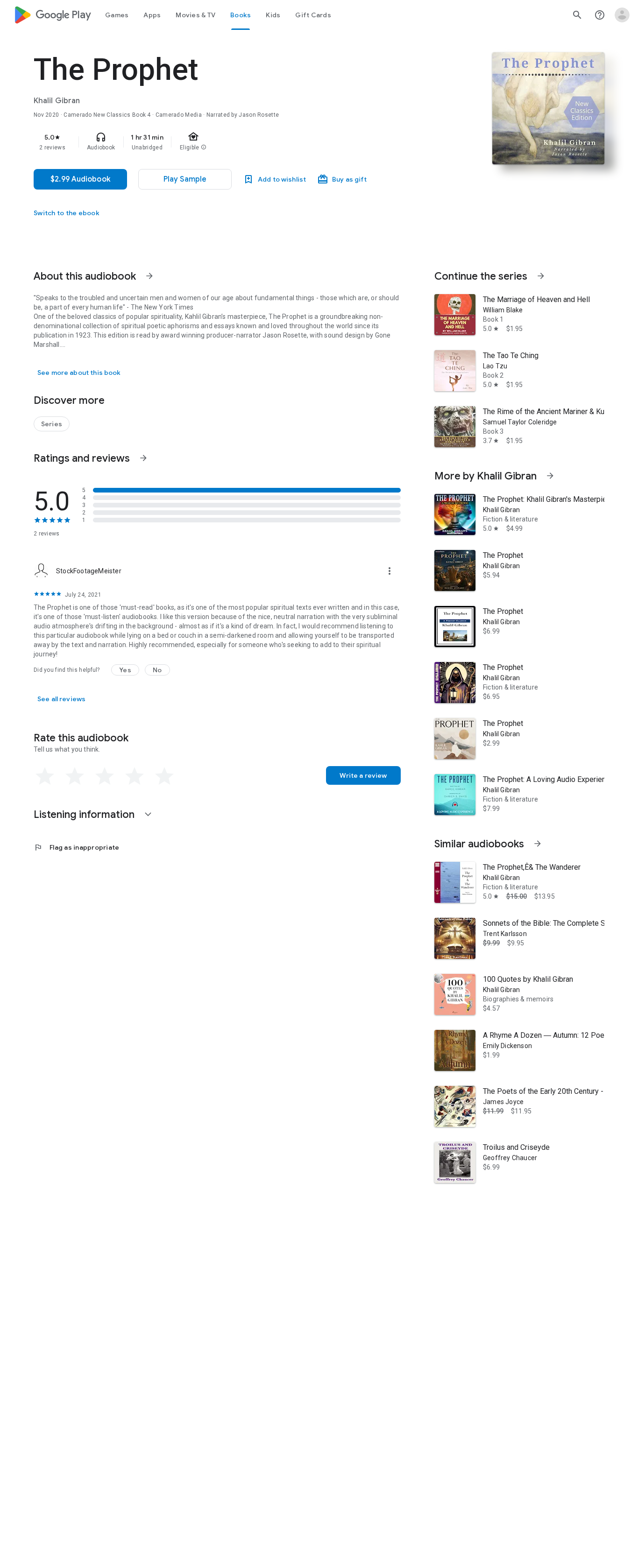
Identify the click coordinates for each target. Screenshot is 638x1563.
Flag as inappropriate (76, 847)
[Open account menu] (622, 15)
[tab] (117, 15)
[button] (125, 670)
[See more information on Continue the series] (541, 276)
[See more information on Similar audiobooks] (537, 843)
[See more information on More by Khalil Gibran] (550, 476)
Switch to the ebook (66, 213)
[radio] (45, 776)
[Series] (52, 424)
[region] (220, 142)
